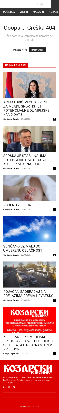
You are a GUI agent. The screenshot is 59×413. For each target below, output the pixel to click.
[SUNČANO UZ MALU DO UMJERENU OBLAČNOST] (29, 229)
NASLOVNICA (37, 50)
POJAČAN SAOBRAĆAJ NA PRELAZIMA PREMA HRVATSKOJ (29, 294)
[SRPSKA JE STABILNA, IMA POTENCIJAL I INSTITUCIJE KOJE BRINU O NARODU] (29, 139)
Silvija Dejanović (11, 353)
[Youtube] (14, 387)
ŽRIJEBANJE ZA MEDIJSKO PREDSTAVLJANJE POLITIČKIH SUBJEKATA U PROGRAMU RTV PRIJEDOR (28, 343)
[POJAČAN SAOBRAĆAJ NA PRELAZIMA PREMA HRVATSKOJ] (29, 275)
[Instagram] (8, 387)
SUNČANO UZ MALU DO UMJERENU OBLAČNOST (22, 248)
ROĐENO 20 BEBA (17, 205)
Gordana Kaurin (11, 119)
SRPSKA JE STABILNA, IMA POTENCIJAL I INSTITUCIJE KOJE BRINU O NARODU (25, 160)
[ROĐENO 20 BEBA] (29, 188)
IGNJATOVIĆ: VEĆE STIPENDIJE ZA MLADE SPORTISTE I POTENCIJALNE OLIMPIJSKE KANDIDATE (28, 108)
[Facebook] (3, 387)
